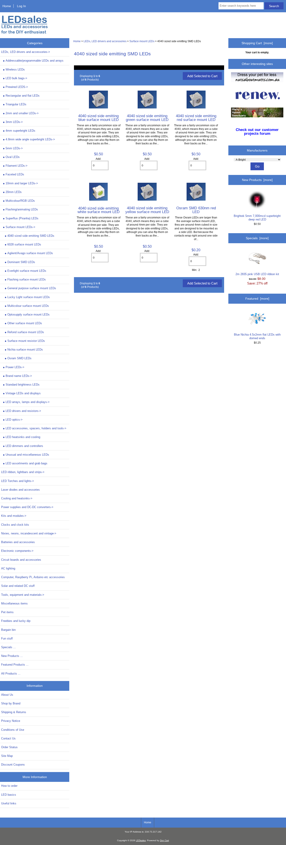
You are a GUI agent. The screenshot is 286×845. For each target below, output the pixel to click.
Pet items (7, 612)
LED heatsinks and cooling (21, 437)
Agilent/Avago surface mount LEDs (29, 253)
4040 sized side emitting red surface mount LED (196, 118)
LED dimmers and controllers (23, 446)
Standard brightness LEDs (21, 384)
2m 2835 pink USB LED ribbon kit (257, 274)
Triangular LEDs (14, 104)
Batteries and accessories (18, 542)
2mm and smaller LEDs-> (21, 113)
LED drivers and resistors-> (22, 411)
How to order (9, 785)
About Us (7, 694)
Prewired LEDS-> (15, 87)
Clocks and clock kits (15, 524)
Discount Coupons (13, 764)
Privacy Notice (10, 721)
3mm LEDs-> (13, 122)
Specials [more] (257, 238)
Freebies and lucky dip (15, 621)
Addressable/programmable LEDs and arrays (33, 60)
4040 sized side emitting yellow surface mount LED (147, 210)
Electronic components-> (17, 550)
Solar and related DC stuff (18, 586)
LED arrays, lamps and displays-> (26, 402)
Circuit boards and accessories (21, 559)
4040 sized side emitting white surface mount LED (99, 210)
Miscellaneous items (14, 603)
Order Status (9, 747)
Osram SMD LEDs (18, 358)
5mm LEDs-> (13, 148)
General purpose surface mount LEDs (30, 288)
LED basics (8, 794)
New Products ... (12, 656)
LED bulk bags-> (15, 78)
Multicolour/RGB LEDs (19, 200)
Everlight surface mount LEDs (25, 270)
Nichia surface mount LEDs (24, 349)
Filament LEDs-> (15, 165)
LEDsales (141, 840)
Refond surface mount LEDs (24, 332)
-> (25, 52)
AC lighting (8, 568)
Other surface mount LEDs (23, 323)
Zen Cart (164, 840)
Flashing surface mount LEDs (25, 279)
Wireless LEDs (14, 69)
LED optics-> (13, 419)
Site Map (7, 756)
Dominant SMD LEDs (20, 262)
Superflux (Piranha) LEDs (20, 218)
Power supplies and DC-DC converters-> (27, 507)
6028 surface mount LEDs (23, 244)
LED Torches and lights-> (17, 481)
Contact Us (8, 738)
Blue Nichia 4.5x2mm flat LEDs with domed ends (257, 336)
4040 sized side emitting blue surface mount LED (98, 118)
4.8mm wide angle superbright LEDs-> (29, 139)
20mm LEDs (12, 192)
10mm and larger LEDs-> (20, 183)
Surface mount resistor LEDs (25, 341)
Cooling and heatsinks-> (16, 498)
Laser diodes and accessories (20, 489)
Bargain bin (8, 629)
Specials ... (8, 647)
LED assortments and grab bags (25, 463)
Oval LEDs (11, 157)
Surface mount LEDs (141, 41)
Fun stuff (7, 638)
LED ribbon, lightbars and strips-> (22, 472)
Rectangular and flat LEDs (21, 95)
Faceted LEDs (13, 174)
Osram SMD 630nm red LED (196, 210)
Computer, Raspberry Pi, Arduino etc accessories (33, 577)
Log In (21, 6)
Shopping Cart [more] (257, 43)
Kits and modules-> (13, 515)
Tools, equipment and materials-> (22, 594)
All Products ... (11, 673)
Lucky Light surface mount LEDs (27, 297)
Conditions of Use (12, 729)
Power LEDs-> (13, 367)
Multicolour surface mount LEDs (27, 305)
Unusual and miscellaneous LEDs (26, 454)
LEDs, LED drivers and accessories (105, 41)
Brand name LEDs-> (17, 376)
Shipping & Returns (13, 712)
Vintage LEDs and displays (22, 393)
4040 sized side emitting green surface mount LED (147, 118)
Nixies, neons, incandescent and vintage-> (28, 533)
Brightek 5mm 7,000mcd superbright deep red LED (257, 217)
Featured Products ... (15, 664)
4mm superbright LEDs (19, 130)
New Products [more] (257, 180)
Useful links (8, 803)
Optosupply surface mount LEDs (27, 314)
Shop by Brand (10, 703)
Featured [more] (257, 298)
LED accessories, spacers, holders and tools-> (34, 428)
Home (6, 6)
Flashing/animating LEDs (20, 209)
